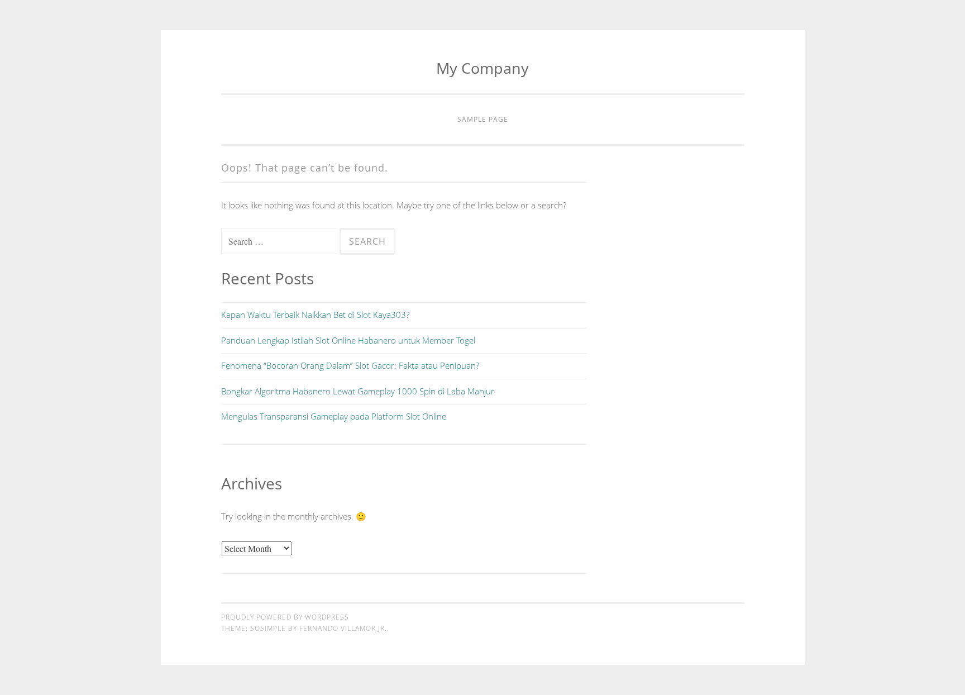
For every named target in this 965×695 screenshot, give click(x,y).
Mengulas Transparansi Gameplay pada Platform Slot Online (333, 416)
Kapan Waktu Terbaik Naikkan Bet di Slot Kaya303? (315, 314)
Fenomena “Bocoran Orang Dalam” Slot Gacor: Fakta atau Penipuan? (350, 365)
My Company (482, 68)
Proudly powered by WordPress (285, 617)
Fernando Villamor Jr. (343, 628)
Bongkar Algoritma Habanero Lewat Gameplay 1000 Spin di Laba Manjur (357, 391)
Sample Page (482, 119)
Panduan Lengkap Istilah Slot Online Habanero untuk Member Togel (348, 340)
